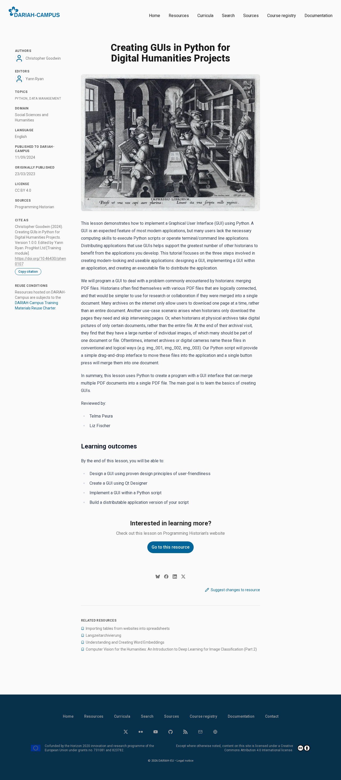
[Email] (200, 732)
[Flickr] (140, 732)
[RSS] (185, 732)
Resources (179, 15)
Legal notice (185, 760)
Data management (45, 98)
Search (228, 15)
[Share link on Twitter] (183, 576)
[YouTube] (155, 732)
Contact (271, 716)
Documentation (318, 15)
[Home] (34, 11)
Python (21, 98)
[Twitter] (125, 732)
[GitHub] (170, 732)
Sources (251, 15)
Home (154, 15)
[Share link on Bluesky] (158, 576)
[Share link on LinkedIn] (175, 576)
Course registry (281, 15)
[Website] (215, 732)
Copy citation (28, 271)
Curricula (205, 15)
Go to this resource (170, 547)
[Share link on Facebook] (166, 576)
